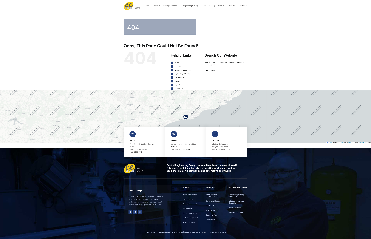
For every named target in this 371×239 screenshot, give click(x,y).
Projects (177, 85)
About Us (177, 66)
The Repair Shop (180, 77)
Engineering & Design (182, 74)
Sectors (177, 81)
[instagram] (135, 212)
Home (176, 63)
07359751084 (184, 149)
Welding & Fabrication (182, 70)
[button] (185, 117)
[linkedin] (140, 212)
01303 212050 (176, 147)
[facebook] (130, 212)
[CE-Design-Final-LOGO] (132, 2)
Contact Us (178, 89)
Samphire (204, 232)
